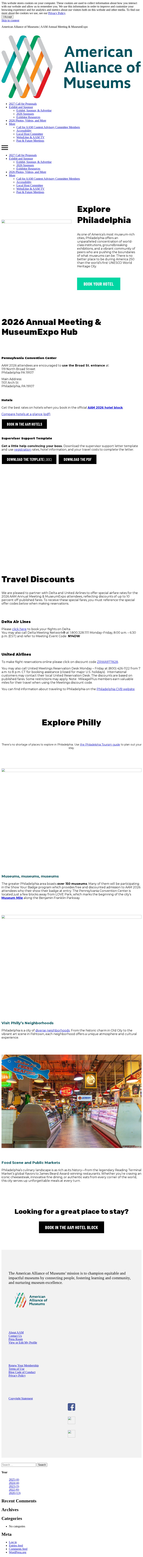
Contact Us (15, 1335)
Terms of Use (16, 1368)
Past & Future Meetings (30, 140)
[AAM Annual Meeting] (71, 97)
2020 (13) (14, 1493)
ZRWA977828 (107, 662)
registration (22, 449)
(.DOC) (29, 459)
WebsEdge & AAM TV (30, 137)
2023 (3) (14, 1486)
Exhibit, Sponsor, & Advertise (34, 110)
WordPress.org (17, 1552)
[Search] (3, 33)
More (12, 123)
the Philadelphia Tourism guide (100, 744)
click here (19, 629)
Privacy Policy (56, 13)
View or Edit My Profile (23, 1342)
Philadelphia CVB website (116, 689)
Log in (13, 1542)
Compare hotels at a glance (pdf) (25, 414)
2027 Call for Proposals (23, 103)
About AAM (16, 1332)
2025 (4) (14, 1479)
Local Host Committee (29, 134)
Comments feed (18, 1548)
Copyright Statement (21, 1398)
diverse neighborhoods (52, 1030)
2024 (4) (14, 1482)
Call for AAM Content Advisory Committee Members (48, 127)
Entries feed (16, 1545)
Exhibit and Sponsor (21, 107)
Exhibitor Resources (28, 117)
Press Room (16, 1339)
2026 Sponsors (25, 113)
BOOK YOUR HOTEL (99, 284)
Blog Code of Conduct (22, 1372)
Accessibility (23, 130)
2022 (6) (14, 1489)
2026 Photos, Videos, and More (27, 120)
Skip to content (10, 20)
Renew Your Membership (24, 1365)
